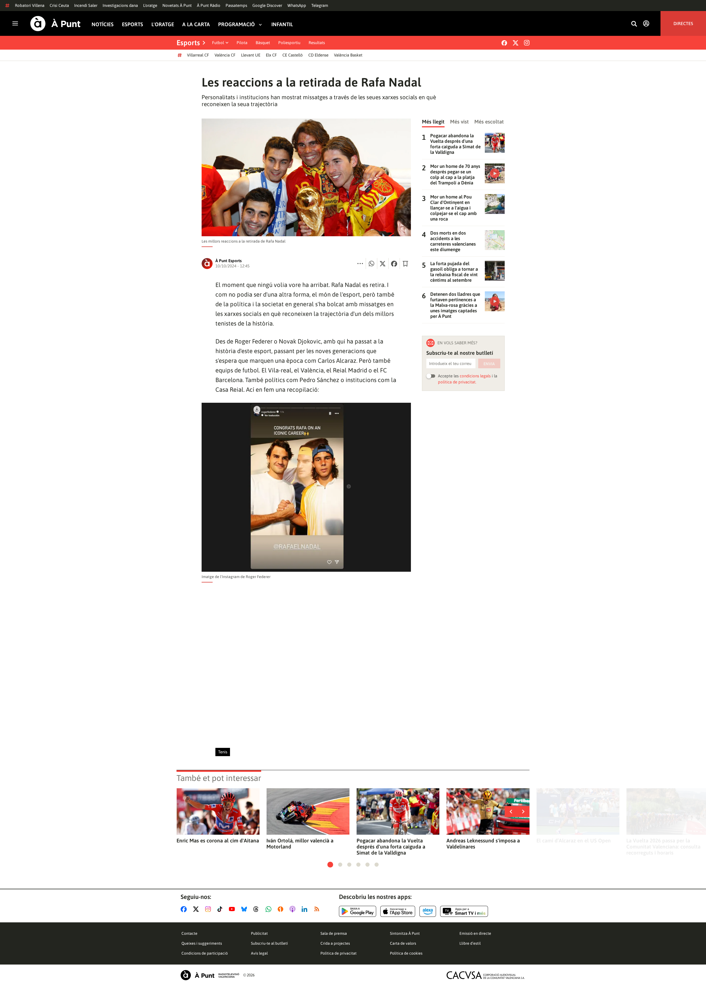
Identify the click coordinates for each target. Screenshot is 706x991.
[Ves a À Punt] (55, 23)
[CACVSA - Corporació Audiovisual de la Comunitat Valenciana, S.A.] (485, 975)
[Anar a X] (197, 909)
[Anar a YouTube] (233, 909)
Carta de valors (403, 943)
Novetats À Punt (177, 5)
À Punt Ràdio (208, 5)
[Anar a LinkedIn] (305, 909)
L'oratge (150, 5)
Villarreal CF (198, 55)
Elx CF (271, 55)
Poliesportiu (289, 42)
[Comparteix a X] (382, 263)
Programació (236, 24)
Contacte (189, 933)
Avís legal (259, 953)
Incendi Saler (85, 5)
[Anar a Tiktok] (221, 909)
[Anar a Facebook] (185, 909)
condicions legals (475, 376)
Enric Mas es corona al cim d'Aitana (217, 840)
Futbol (218, 42)
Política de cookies (406, 953)
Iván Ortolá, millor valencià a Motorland (299, 843)
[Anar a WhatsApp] (270, 909)
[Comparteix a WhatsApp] (371, 263)
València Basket (348, 55)
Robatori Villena (29, 5)
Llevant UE (250, 55)
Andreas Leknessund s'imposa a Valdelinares (483, 843)
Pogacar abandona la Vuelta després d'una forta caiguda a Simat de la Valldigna (391, 846)
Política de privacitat (338, 953)
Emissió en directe (475, 933)
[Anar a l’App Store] (397, 911)
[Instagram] (527, 42)
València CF (225, 55)
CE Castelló (292, 55)
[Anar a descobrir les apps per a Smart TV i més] (464, 911)
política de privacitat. (457, 382)
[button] (330, 865)
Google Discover (267, 5)
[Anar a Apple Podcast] (294, 909)
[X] (515, 42)
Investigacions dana (120, 5)
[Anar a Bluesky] (245, 909)
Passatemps (236, 5)
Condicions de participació (204, 953)
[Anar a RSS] (318, 909)
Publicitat (259, 933)
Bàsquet (263, 42)
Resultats (317, 42)
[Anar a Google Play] (357, 911)
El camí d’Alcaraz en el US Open (573, 840)
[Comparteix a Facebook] (394, 263)
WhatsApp (296, 5)
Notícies (103, 24)
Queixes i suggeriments (201, 943)
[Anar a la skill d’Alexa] (427, 911)
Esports (132, 24)
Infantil (282, 24)
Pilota (242, 42)
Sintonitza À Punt (405, 933)
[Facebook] (504, 43)
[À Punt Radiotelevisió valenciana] (210, 975)
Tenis (222, 752)
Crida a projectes (335, 943)
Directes (683, 23)
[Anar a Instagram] (209, 909)
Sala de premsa (333, 933)
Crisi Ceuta (59, 5)
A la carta (196, 24)
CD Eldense (318, 55)
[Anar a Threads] (257, 909)
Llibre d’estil (470, 943)
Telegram (319, 5)
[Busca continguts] (634, 24)
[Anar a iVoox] (281, 909)
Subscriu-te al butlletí (269, 943)
